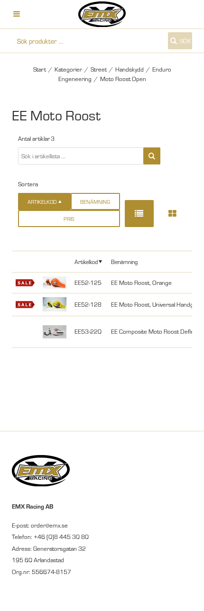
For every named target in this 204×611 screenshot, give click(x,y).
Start (39, 69)
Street (99, 69)
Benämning (95, 201)
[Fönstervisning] (172, 213)
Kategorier (68, 69)
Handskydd (129, 69)
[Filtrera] (151, 155)
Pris (69, 218)
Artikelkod (86, 261)
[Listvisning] (139, 213)
